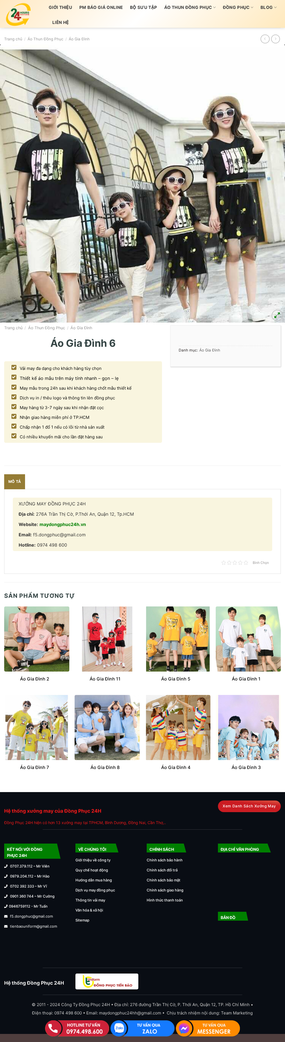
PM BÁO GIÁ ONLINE (101, 7)
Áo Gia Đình (79, 39)
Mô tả (14, 481)
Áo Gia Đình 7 (34, 767)
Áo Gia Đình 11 (105, 679)
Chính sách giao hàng (165, 890)
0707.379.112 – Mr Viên (30, 866)
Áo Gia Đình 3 (246, 767)
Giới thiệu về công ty (92, 860)
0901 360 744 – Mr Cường (32, 896)
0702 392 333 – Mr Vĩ (28, 886)
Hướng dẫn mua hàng (93, 880)
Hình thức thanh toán (165, 900)
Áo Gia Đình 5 (175, 679)
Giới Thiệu (60, 7)
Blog (267, 7)
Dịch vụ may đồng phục (95, 890)
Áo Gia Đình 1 (246, 679)
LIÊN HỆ (60, 22)
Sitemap (82, 920)
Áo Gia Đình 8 (105, 767)
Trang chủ (13, 39)
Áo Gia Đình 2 (34, 679)
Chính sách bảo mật (163, 880)
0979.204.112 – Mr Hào (30, 876)
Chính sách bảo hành (165, 860)
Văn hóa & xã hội (89, 910)
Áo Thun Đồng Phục (188, 7)
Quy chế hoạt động (91, 870)
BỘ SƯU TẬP (143, 7)
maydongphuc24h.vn (63, 524)
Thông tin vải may (90, 900)
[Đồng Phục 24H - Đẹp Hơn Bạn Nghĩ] (22, 14)
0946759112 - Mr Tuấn (28, 906)
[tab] (14, 481)
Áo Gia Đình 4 (175, 767)
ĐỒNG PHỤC (236, 7)
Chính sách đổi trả (162, 870)
